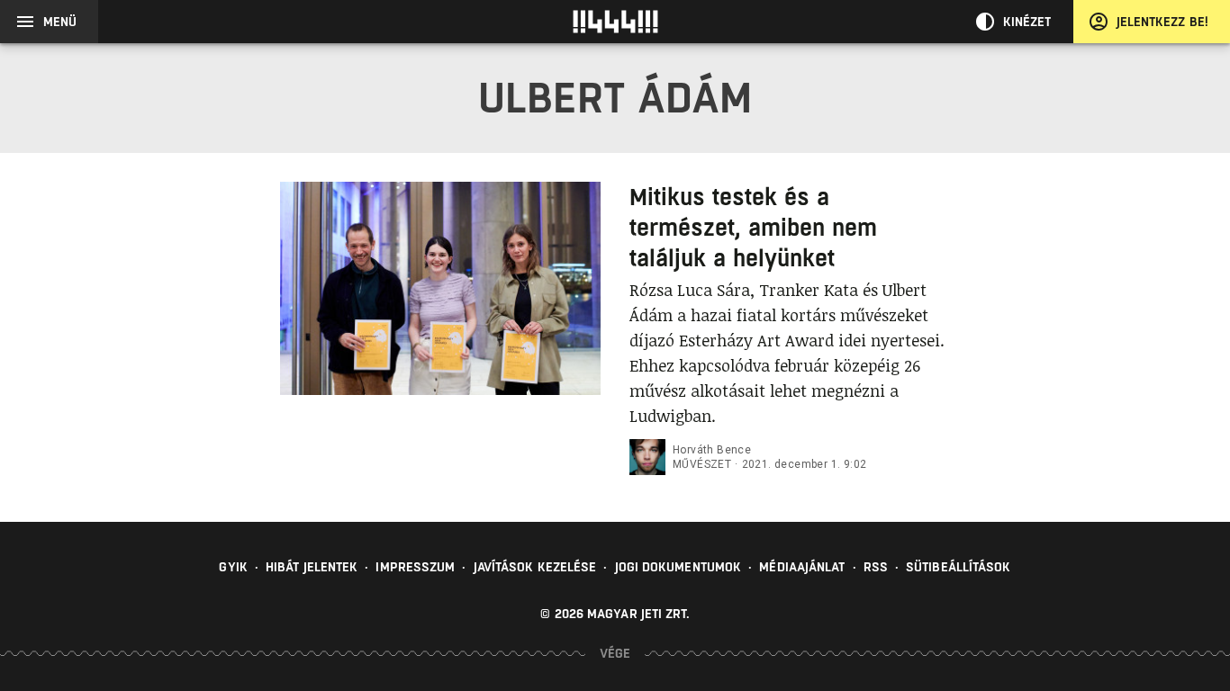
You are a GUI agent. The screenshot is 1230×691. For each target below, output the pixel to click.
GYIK (233, 567)
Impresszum (415, 567)
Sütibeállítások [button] (958, 567)
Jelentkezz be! (1162, 21)
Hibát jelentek (311, 567)
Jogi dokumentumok (678, 567)
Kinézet (1027, 21)
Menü (60, 21)
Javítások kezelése (535, 567)
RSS (876, 567)
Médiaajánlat (802, 567)
